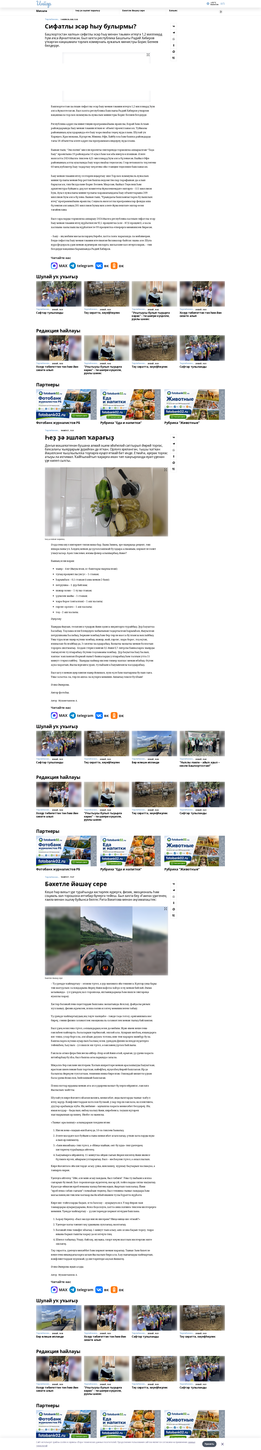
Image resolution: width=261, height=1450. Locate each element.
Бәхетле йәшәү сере (133, 10)
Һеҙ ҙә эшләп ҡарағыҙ (88, 10)
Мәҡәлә (41, 11)
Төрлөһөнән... (52, 19)
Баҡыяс (173, 10)
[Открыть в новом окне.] (59, 265)
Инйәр (43, 3)
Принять (209, 1443)
